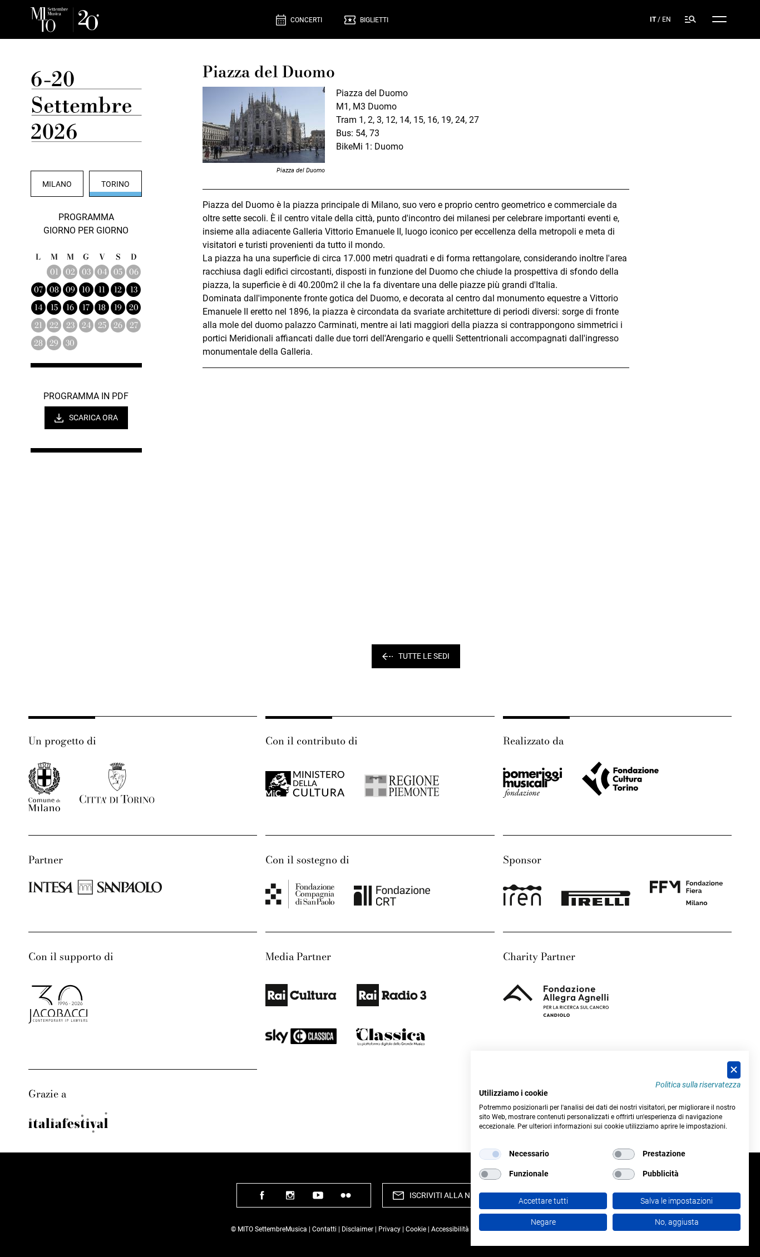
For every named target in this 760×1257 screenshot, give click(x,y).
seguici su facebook (262, 1199)
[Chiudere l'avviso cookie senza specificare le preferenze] (734, 1070)
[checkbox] (490, 1154)
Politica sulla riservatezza (698, 1084)
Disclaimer (357, 1229)
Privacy (389, 1229)
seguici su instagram (290, 1199)
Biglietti (374, 20)
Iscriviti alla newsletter (461, 1195)
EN (666, 19)
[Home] (149, 19)
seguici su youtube (317, 1199)
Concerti (306, 20)
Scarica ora (93, 417)
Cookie (416, 1229)
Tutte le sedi (424, 656)
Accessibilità (451, 1229)
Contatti (324, 1229)
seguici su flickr (345, 1199)
